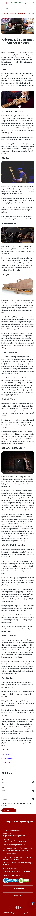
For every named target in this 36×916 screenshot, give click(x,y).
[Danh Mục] (2, 3)
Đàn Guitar (5, 754)
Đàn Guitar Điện (7, 758)
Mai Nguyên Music (13, 913)
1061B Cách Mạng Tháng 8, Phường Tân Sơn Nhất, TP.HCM (17, 858)
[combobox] (19, 8)
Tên (3, 779)
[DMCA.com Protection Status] (24, 880)
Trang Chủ (5, 13)
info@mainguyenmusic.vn (16, 845)
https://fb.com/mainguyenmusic (14, 841)
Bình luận (4, 796)
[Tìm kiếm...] (33, 9)
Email (3, 787)
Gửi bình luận (8, 810)
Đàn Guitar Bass (7, 763)
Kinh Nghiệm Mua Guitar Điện (18, 13)
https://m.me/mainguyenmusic (14, 836)
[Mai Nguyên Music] (13, 3)
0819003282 (17, 830)
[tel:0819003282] (26, 3)
